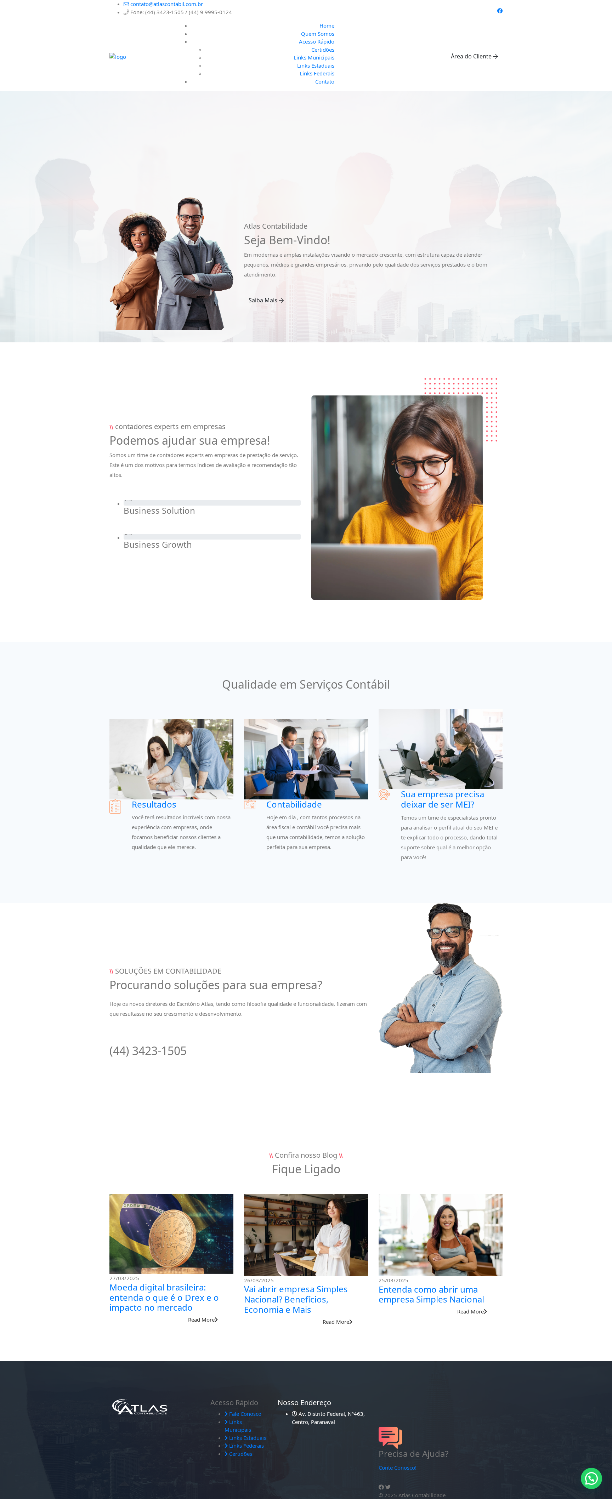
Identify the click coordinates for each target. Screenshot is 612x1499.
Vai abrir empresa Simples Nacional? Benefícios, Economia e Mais (296, 1299)
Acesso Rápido (316, 41)
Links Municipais (314, 57)
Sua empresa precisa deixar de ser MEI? (442, 799)
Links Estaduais (315, 65)
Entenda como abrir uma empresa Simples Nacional (431, 1294)
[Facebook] (500, 10)
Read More (201, 1319)
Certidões (322, 49)
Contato (324, 81)
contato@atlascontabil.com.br (166, 3)
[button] (591, 1478)
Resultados (154, 804)
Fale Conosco (244, 1413)
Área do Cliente (472, 56)
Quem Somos (317, 33)
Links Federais (317, 73)
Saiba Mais (264, 300)
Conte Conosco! (397, 1467)
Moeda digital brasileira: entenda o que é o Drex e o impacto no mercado (164, 1297)
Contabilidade (294, 804)
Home (326, 25)
